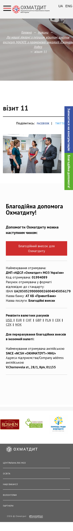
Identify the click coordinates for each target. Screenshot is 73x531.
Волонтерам (10, 495)
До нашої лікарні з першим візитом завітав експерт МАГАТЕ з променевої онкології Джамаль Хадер (38, 42)
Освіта (6, 473)
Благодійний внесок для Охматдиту (36, 248)
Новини (43, 32)
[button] (68, 129)
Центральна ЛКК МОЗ (14, 462)
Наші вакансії (10, 484)
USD (9, 320)
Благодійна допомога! (69, 171)
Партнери (8, 505)
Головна (26, 32)
